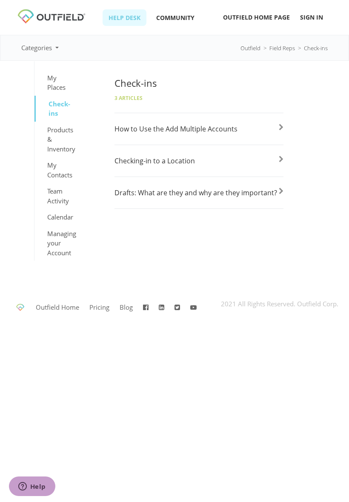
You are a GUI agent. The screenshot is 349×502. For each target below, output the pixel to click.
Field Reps (282, 48)
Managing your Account (58, 243)
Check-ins (316, 48)
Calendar (58, 217)
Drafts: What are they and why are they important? (195, 192)
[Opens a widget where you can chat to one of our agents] (32, 487)
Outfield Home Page (256, 17)
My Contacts (58, 170)
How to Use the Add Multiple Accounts (175, 129)
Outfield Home (57, 307)
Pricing (99, 307)
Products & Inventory (58, 139)
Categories (37, 47)
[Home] (57, 21)
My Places (56, 83)
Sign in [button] (311, 17)
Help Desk (124, 18)
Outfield (250, 48)
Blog (126, 307)
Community (175, 18)
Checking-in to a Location (154, 160)
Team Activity (58, 196)
